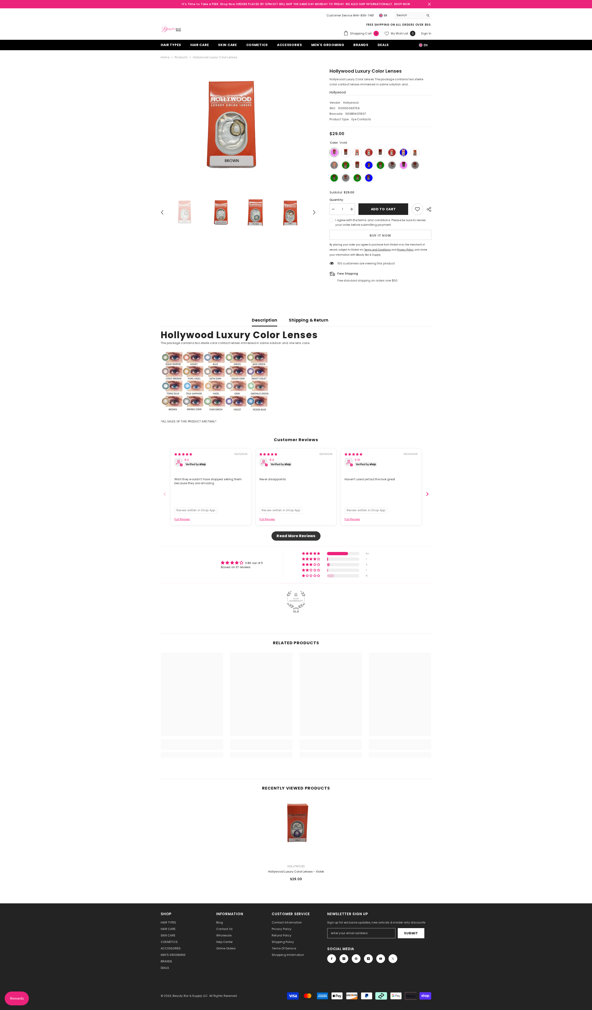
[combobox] (409, 15)
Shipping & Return (308, 320)
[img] (183, 454)
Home (165, 57)
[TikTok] (368, 958)
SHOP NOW (402, 4)
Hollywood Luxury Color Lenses (296, 872)
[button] (162, 212)
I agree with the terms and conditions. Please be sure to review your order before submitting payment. (380, 222)
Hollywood (338, 92)
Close (429, 4)
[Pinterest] (356, 958)
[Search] (412, 15)
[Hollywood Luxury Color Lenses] (296, 829)
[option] (238, 126)
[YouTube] (380, 958)
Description (264, 320)
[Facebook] (331, 958)
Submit (411, 933)
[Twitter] (392, 958)
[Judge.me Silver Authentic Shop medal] (296, 600)
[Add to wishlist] (417, 209)
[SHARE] (427, 209)
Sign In (426, 33)
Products (181, 57)
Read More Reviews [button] (296, 536)
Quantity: (337, 200)
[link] (192, 747)
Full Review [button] (182, 519)
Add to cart (383, 209)
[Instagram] (343, 958)
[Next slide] (427, 494)
